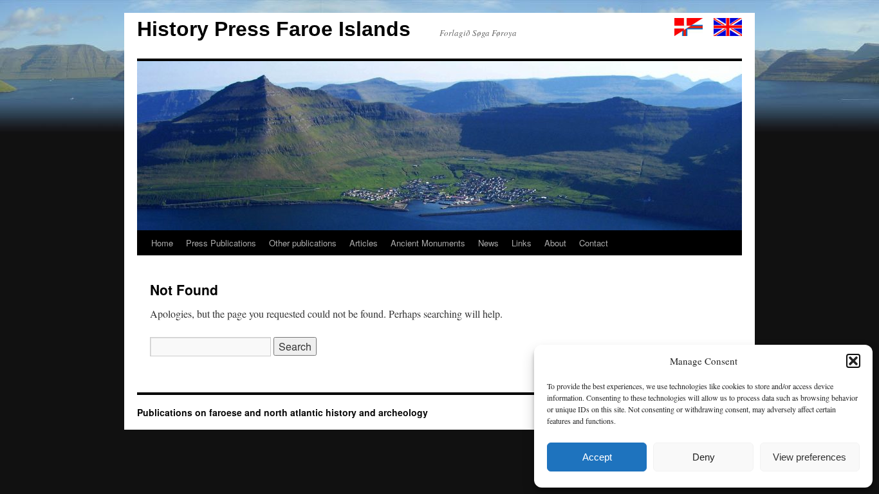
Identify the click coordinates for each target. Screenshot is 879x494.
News (488, 243)
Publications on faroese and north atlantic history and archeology (282, 412)
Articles (363, 243)
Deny (703, 457)
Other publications (303, 243)
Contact (593, 243)
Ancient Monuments (428, 243)
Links (522, 243)
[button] (853, 360)
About (555, 243)
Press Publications (221, 243)
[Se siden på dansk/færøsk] (688, 33)
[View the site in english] (728, 33)
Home (162, 243)
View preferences (809, 457)
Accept (597, 457)
